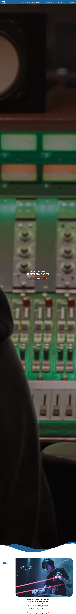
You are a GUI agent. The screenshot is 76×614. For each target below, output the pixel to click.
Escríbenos (38, 278)
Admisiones (48, 2)
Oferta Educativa (36, 2)
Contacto (70, 2)
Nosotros (24, 2)
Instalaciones (59, 2)
